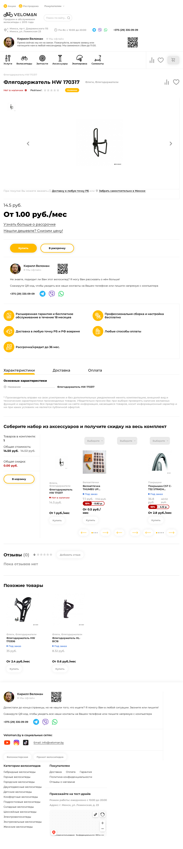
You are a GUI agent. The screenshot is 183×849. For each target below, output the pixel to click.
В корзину (19, 479)
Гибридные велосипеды (20, 772)
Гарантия (86, 772)
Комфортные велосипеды (21, 796)
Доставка (56, 772)
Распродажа (31, 6)
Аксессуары (60, 63)
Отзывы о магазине (62, 781)
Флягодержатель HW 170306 (20, 639)
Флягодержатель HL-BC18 (66, 639)
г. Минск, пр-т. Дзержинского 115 (27, 28)
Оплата (70, 772)
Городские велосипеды (19, 781)
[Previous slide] (84, 532)
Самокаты (98, 63)
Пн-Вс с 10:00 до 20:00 (72, 29)
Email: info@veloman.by (49, 742)
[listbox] (94, 441)
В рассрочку (57, 248)
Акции (12, 6)
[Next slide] (105, 532)
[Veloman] (20, 14)
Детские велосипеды (18, 791)
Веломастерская (17, 757)
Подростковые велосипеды (22, 801)
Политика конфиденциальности (71, 777)
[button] (28, 143)
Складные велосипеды (19, 806)
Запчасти (42, 63)
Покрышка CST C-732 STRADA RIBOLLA (160, 487)
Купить (23, 248)
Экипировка (79, 63)
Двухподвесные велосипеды (23, 786)
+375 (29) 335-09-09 (125, 30)
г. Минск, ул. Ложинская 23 (24, 31)
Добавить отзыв (70, 554)
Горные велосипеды (17, 777)
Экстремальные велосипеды (23, 821)
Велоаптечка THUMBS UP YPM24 (91, 487)
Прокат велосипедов (50, 757)
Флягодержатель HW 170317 (60, 491)
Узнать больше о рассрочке (30, 224)
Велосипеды (24, 63)
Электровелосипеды (17, 816)
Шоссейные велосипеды (20, 811)
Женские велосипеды (18, 826)
